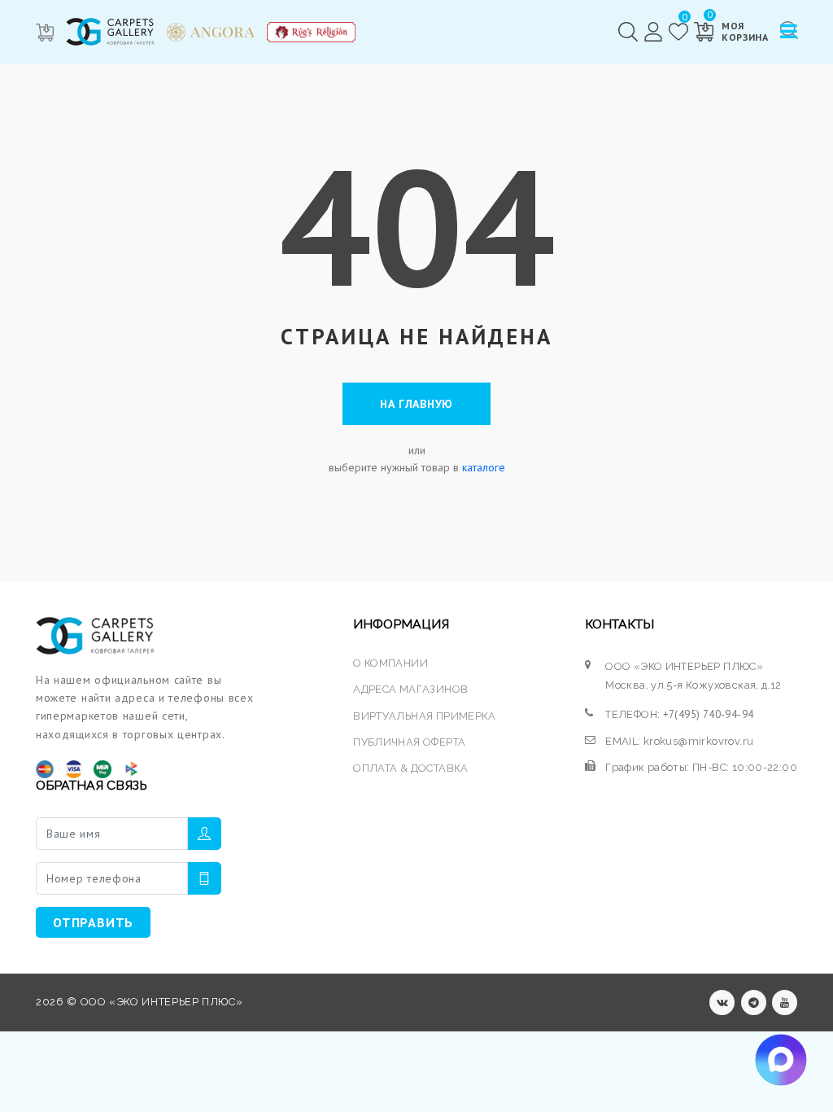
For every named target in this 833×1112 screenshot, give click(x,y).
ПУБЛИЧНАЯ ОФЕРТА (409, 742)
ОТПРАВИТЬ (93, 922)
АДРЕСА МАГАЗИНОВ (410, 689)
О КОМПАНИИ (390, 663)
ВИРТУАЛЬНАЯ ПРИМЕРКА (424, 716)
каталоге (483, 467)
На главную (416, 403)
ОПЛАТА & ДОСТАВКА (411, 768)
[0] (678, 32)
